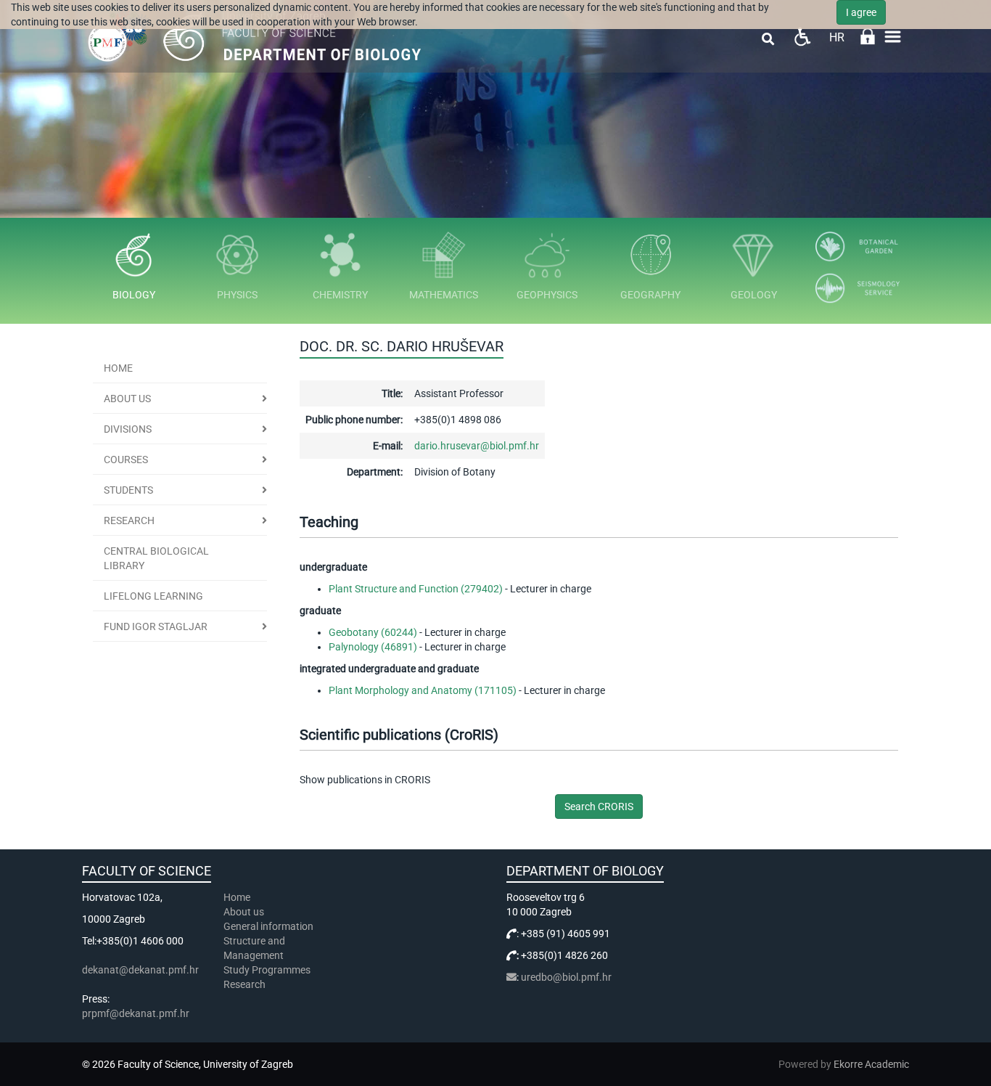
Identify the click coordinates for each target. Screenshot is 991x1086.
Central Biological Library (156, 558)
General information (268, 926)
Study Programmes (267, 970)
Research (129, 520)
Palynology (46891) (373, 647)
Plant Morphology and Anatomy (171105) (423, 690)
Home (118, 368)
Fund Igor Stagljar (155, 626)
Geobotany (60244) (373, 632)
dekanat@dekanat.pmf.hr (140, 970)
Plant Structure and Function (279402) (416, 589)
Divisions (128, 429)
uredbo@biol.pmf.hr (566, 977)
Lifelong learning (153, 596)
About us (127, 398)
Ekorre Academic (871, 1064)
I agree (861, 12)
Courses (126, 459)
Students (128, 490)
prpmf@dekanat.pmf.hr (135, 1013)
